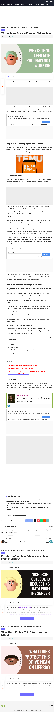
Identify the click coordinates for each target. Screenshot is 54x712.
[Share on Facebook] (8, 37)
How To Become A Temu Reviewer (18, 374)
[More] (14, 37)
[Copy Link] (12, 37)
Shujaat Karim (5, 642)
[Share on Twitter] (10, 37)
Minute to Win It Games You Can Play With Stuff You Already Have (25, 499)
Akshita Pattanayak (7, 40)
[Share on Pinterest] (38, 520)
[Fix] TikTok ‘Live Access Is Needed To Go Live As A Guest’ (23, 509)
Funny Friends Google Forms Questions (18, 501)
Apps (7, 27)
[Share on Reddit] (2, 86)
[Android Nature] (5, 1)
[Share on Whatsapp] (41, 520)
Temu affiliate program (20, 515)
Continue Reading (27, 618)
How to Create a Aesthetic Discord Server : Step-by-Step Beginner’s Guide (27, 507)
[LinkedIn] (52, 526)
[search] (45, 1)
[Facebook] (47, 706)
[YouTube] (52, 706)
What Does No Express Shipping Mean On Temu (23, 365)
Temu (13, 515)
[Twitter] (49, 706)
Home (3, 27)
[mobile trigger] (2, 1)
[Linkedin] (8, 406)
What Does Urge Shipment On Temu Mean (21, 368)
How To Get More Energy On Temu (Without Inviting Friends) (27, 371)
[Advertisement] (27, 15)
